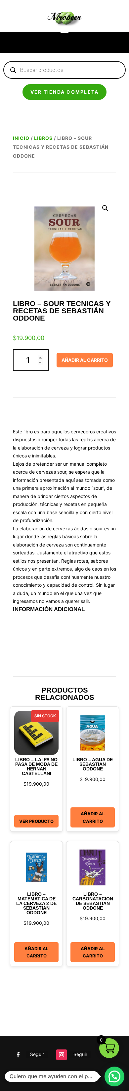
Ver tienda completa (64, 92)
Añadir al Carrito (93, 817)
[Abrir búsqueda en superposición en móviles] (64, 70)
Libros (43, 138)
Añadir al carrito (85, 360)
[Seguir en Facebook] (18, 1054)
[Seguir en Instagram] (61, 1054)
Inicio (21, 138)
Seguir (37, 1054)
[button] (105, 208)
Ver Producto (36, 821)
